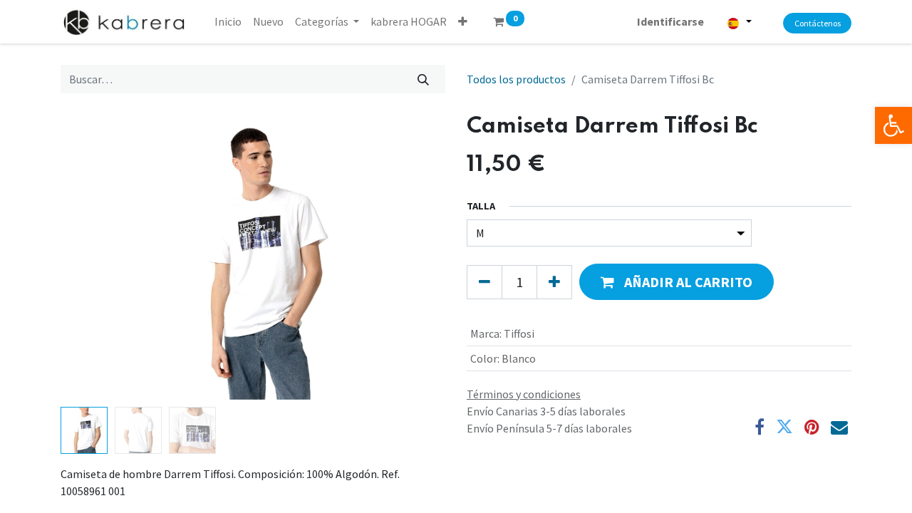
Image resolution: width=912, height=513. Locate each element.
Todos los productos (516, 79)
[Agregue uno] (554, 282)
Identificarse (670, 21)
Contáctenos (817, 23)
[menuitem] (228, 21)
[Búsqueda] (423, 79)
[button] (462, 21)
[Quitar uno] (484, 282)
